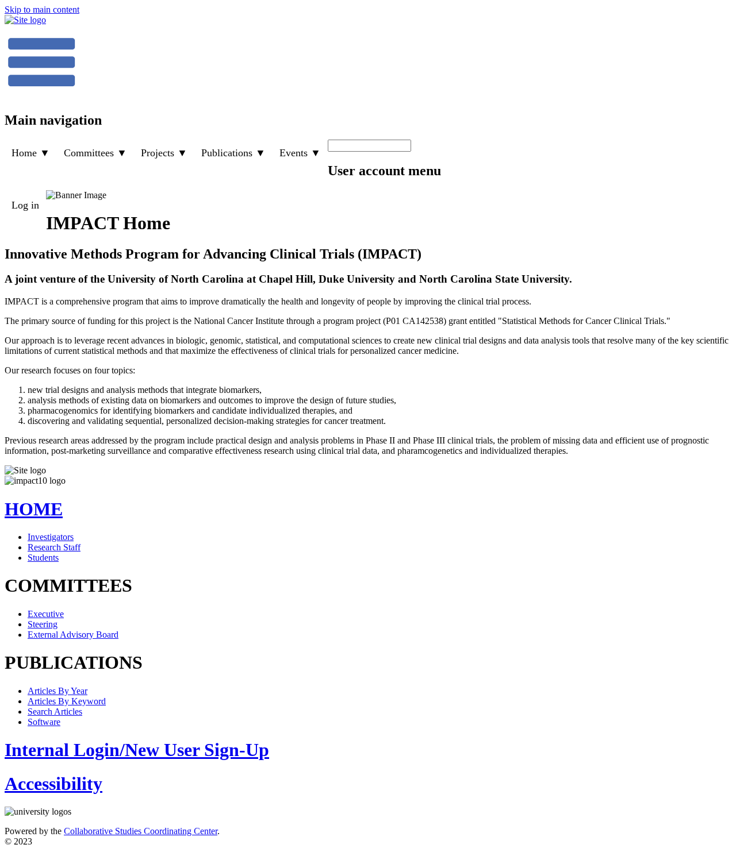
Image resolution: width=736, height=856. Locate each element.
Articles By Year (57, 691)
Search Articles (55, 711)
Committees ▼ (95, 153)
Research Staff (54, 547)
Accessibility (53, 783)
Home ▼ (31, 153)
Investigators (51, 537)
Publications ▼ (233, 153)
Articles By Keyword (67, 701)
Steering (42, 624)
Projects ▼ (164, 153)
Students (43, 557)
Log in (25, 205)
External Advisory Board (73, 634)
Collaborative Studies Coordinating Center (140, 831)
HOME (34, 509)
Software (44, 722)
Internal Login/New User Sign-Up (137, 749)
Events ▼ (300, 153)
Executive (46, 614)
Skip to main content (42, 9)
